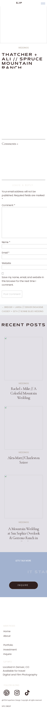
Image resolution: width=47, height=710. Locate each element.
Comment (8, 205)
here (26, 84)
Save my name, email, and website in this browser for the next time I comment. (23, 281)
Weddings (23, 47)
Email (5, 252)
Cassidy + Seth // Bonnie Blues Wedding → (24, 311)
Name (6, 242)
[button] (43, 3)
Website (6, 263)
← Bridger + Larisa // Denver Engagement (24, 307)
